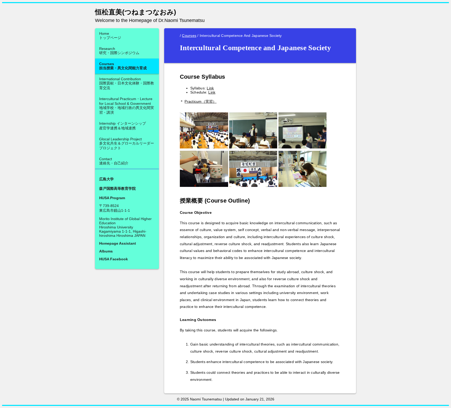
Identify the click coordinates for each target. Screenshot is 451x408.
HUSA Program (112, 198)
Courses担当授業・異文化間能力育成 (123, 66)
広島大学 (106, 179)
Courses (189, 35)
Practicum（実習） (200, 101)
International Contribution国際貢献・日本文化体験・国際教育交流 (126, 83)
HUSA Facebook (113, 259)
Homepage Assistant (117, 243)
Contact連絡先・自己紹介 (113, 161)
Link (210, 88)
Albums (106, 251)
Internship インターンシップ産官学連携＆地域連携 (122, 125)
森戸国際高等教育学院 (117, 188)
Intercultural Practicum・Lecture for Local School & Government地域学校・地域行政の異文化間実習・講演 (126, 105)
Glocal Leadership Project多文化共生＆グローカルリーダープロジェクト (126, 143)
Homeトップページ (110, 35)
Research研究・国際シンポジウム (119, 51)
